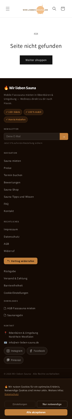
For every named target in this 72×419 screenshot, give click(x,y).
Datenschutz (12, 236)
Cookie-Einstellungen (16, 293)
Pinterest (16, 360)
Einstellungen (20, 404)
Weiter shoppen (36, 60)
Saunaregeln (15, 315)
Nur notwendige (52, 404)
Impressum (11, 229)
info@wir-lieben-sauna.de (24, 342)
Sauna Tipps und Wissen (19, 196)
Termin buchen (13, 175)
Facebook (39, 350)
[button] (7, 8)
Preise (8, 168)
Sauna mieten (12, 161)
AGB (6, 243)
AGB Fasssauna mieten (21, 308)
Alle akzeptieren (36, 412)
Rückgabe (10, 271)
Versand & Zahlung (15, 278)
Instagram (16, 350)
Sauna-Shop (11, 189)
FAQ (6, 204)
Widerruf (9, 251)
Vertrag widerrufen (22, 261)
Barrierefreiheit (13, 285)
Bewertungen (12, 182)
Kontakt (9, 211)
